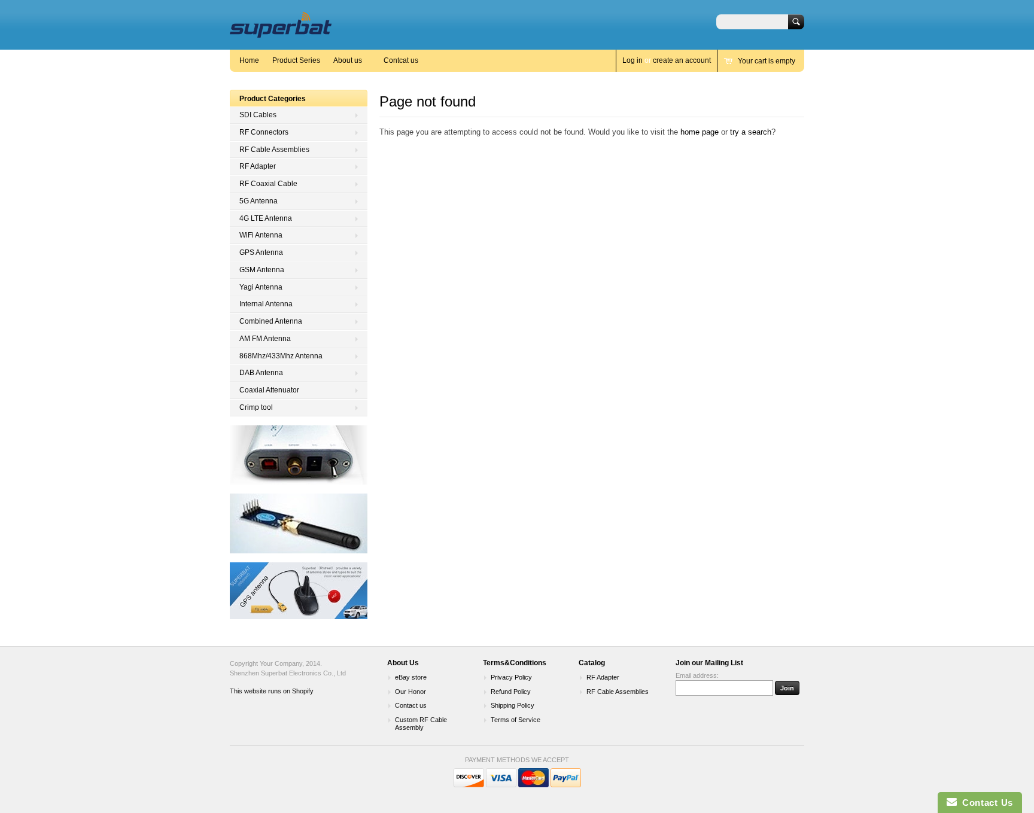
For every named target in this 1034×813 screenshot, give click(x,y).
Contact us (411, 705)
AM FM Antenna (265, 338)
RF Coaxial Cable (268, 183)
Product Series (296, 60)
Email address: (697, 675)
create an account (682, 60)
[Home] (281, 32)
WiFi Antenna (260, 235)
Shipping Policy (512, 705)
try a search (750, 131)
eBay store (411, 677)
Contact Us (985, 802)
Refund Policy (511, 691)
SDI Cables (257, 115)
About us (347, 60)
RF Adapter (257, 166)
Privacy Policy (511, 677)
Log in (632, 60)
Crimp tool (256, 407)
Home (249, 60)
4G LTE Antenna (265, 218)
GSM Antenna (261, 270)
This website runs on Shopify (272, 691)
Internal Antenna (266, 304)
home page (699, 131)
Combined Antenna (270, 321)
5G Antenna (258, 201)
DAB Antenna (261, 373)
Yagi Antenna (260, 287)
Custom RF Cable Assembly (421, 724)
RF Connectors (263, 132)
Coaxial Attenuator (269, 390)
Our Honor (410, 691)
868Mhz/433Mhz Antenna (281, 356)
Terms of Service (515, 719)
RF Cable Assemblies (274, 149)
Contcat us (401, 60)
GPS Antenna (261, 252)
